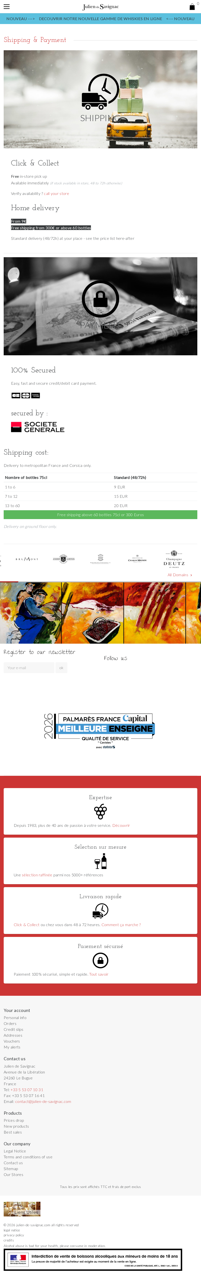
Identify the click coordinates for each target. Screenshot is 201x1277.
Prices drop (14, 1120)
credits (9, 1240)
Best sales (13, 1132)
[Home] (100, 6)
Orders (10, 1023)
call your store (56, 193)
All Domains (180, 574)
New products (16, 1126)
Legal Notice (15, 1151)
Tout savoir (98, 974)
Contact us (13, 1162)
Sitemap (11, 1168)
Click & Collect (26, 924)
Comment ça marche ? (121, 924)
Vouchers (12, 1041)
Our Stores (13, 1174)
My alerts (12, 1047)
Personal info (15, 1017)
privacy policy (14, 1235)
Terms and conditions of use (28, 1156)
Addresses (13, 1035)
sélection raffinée (37, 874)
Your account (17, 1010)
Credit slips (14, 1029)
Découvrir (121, 825)
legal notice (12, 1230)
